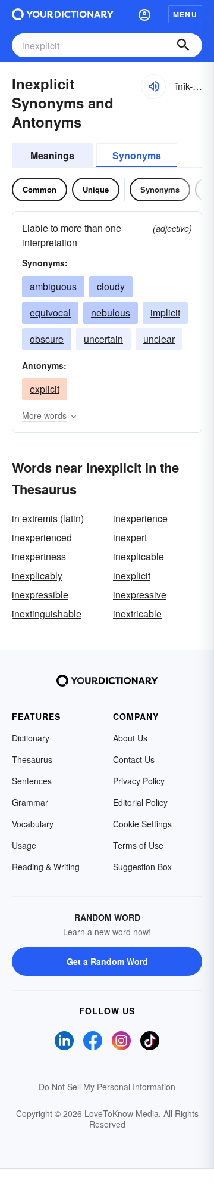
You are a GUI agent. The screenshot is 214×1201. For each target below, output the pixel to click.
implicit (165, 312)
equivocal (50, 312)
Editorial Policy (140, 802)
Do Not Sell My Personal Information (107, 1087)
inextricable (137, 613)
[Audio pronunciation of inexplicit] (153, 86)
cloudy (111, 286)
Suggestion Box (142, 867)
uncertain (103, 339)
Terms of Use (138, 845)
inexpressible (40, 594)
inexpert (130, 537)
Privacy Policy (139, 781)
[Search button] (183, 45)
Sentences (32, 781)
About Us (130, 738)
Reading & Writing (46, 867)
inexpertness (39, 556)
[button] (144, 14)
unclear (159, 339)
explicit (44, 389)
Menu (185, 14)
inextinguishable (46, 613)
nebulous (110, 312)
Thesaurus (32, 759)
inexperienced (42, 537)
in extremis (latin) (48, 518)
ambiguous (53, 286)
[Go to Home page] (63, 14)
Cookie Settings (142, 824)
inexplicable (138, 556)
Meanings (52, 155)
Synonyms (136, 155)
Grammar (30, 802)
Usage (24, 845)
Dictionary (30, 738)
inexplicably (37, 575)
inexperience (140, 518)
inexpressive (139, 594)
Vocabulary (33, 824)
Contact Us (134, 759)
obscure (47, 339)
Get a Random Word (107, 961)
